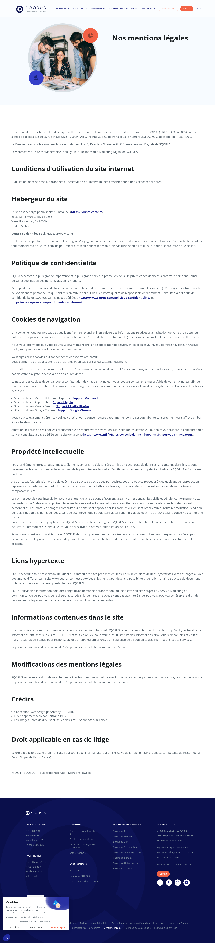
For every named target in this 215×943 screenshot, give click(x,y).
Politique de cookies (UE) (138, 928)
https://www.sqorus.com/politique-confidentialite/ (114, 297)
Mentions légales (113, 928)
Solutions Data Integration (127, 852)
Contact (186, 8)
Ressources (146, 8)
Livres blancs (91, 881)
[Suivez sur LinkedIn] (160, 882)
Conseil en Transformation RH (83, 832)
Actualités (74, 870)
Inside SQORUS (34, 871)
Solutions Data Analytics (126, 847)
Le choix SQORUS (35, 845)
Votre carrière (33, 876)
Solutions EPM (120, 841)
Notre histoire (33, 831)
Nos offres (96, 8)
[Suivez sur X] (169, 882)
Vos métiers (79, 8)
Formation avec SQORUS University (82, 846)
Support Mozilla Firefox (72, 406)
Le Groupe (61, 8)
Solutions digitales (123, 858)
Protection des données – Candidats (131, 923)
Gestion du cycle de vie (81, 839)
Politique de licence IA (165, 928)
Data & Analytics (78, 852)
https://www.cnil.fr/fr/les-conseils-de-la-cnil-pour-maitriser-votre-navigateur (137, 434)
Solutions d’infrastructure (126, 863)
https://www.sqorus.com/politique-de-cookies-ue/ (46, 302)
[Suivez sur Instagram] (178, 882)
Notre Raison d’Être (36, 840)
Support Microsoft (85, 398)
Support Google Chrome (74, 410)
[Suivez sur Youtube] (186, 882)
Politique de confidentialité (94, 923)
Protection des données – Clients (170, 923)
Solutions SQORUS (123, 868)
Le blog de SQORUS (79, 876)
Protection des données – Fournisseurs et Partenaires (72, 928)
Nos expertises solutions (121, 8)
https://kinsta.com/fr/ (86, 212)
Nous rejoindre (168, 8)
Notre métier (32, 835)
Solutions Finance (122, 836)
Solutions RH (120, 831)
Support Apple (63, 402)
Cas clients (75, 881)
